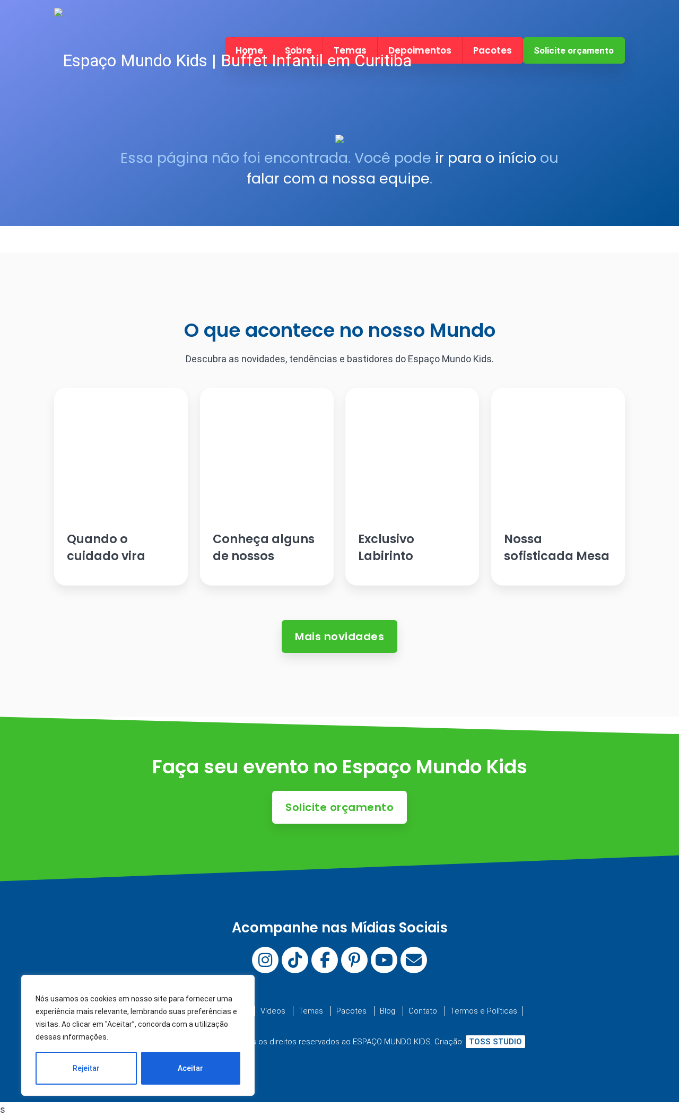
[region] (138, 1035)
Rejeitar (86, 1068)
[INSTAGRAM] (265, 960)
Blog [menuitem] (387, 1011)
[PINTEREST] (354, 960)
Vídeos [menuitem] (272, 1011)
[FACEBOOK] (324, 960)
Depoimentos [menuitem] (419, 50)
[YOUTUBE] (384, 960)
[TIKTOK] (295, 960)
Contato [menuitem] (422, 1011)
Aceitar (190, 1068)
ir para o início (485, 158)
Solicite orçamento (574, 50)
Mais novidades (339, 636)
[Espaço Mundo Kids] (233, 61)
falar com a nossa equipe (338, 178)
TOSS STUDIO (495, 1041)
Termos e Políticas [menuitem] (483, 1011)
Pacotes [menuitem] (492, 50)
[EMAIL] (414, 960)
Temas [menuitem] (311, 1011)
